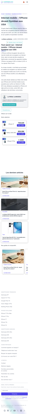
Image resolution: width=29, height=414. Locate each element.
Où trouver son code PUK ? (9, 356)
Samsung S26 (5, 335)
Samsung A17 (5, 295)
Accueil (2, 13)
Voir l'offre (21, 125)
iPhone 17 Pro (5, 316)
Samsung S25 (5, 340)
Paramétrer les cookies (7, 373)
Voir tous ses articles (9, 104)
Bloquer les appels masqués (9, 353)
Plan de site (4, 376)
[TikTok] (11, 410)
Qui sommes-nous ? (6, 379)
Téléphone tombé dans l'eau (9, 350)
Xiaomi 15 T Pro (5, 298)
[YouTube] (14, 410)
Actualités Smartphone (16, 13)
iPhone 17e (4, 322)
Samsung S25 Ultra (6, 338)
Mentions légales (6, 366)
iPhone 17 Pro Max (6, 313)
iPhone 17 (4, 319)
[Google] (4, 410)
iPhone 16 (4, 325)
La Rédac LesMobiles (7, 39)
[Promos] (24, 2)
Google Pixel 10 (5, 300)
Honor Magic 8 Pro (6, 303)
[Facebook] (8, 410)
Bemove (10, 406)
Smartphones (6, 110)
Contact (3, 363)
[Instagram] (21, 410)
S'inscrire (14, 394)
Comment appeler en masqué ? (10, 347)
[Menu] (27, 2)
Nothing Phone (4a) (6, 306)
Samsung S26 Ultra (6, 332)
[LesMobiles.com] (7, 2)
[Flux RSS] (24, 410)
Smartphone (8, 13)
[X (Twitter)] (17, 410)
